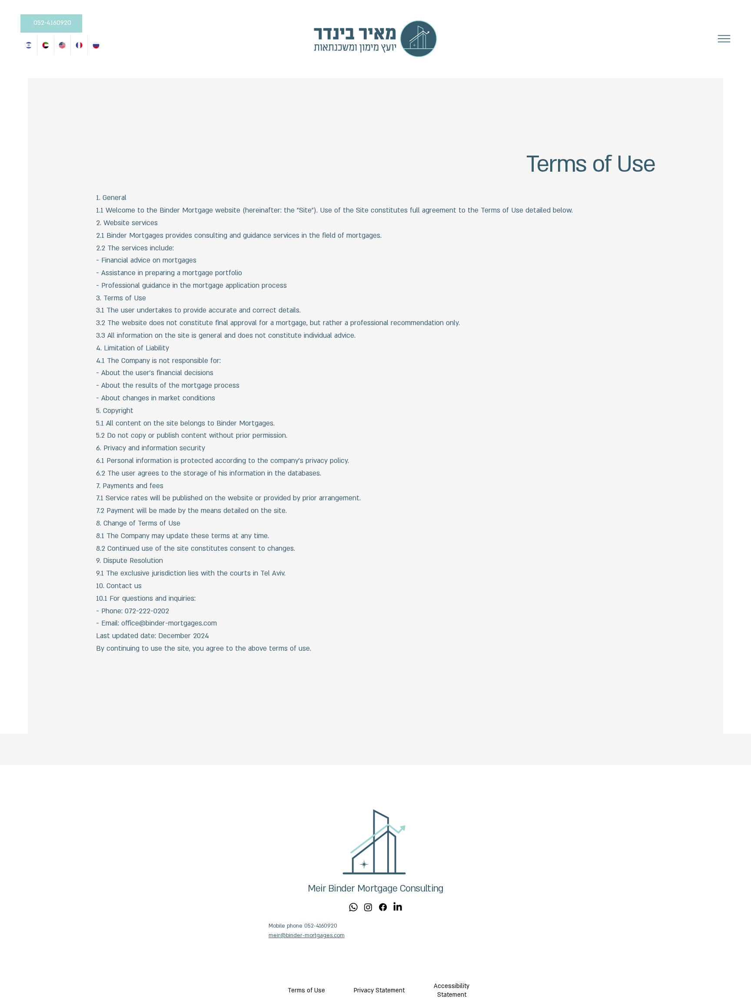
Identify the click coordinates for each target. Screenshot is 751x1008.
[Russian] (95, 45)
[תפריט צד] (724, 38)
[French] (78, 45)
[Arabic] (45, 45)
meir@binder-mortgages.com (307, 935)
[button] (379, 990)
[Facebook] (383, 907)
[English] (62, 45)
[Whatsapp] (353, 907)
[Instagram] (368, 907)
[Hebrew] (28, 45)
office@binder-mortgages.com (169, 623)
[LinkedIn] (397, 907)
